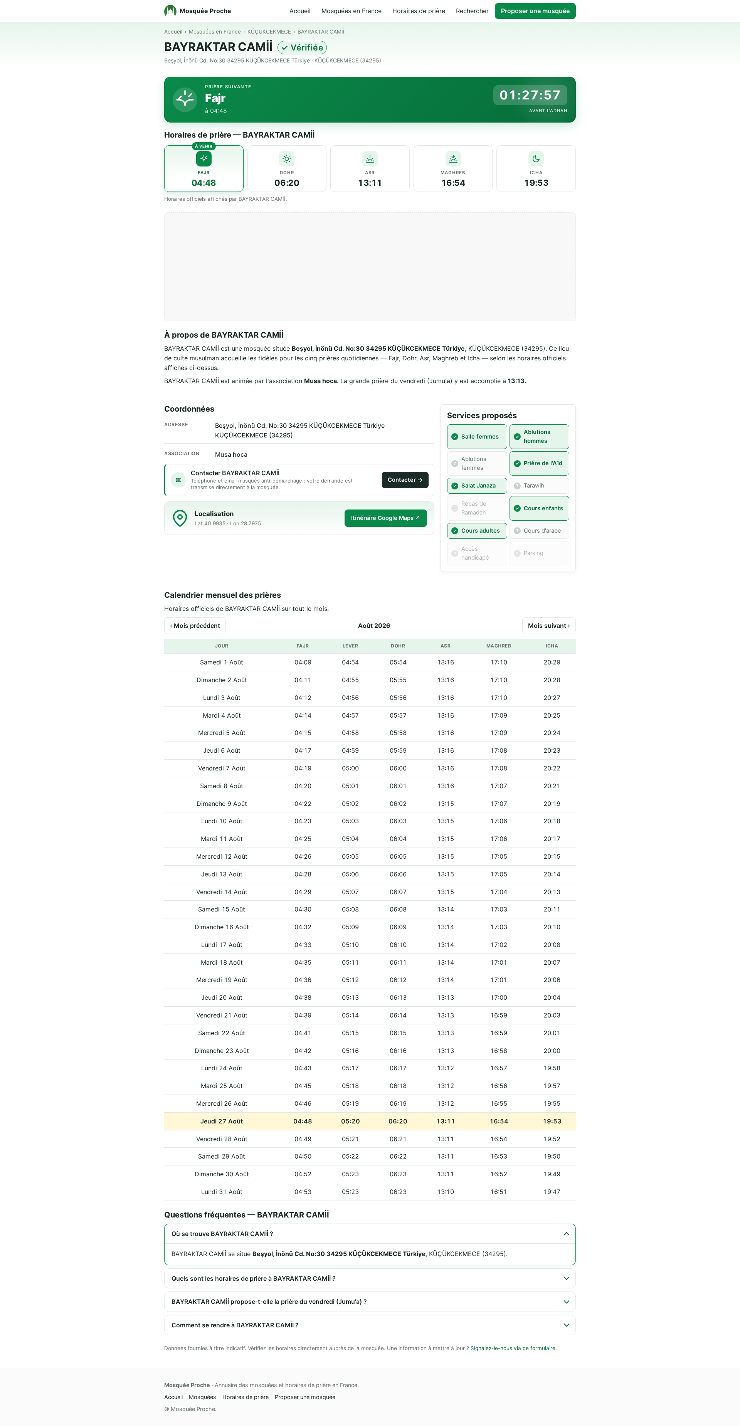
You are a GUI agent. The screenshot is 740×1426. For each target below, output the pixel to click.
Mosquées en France (351, 11)
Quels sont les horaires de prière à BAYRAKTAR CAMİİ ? (254, 1278)
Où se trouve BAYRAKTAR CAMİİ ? (222, 1234)
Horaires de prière (418, 11)
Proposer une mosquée (535, 11)
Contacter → (405, 479)
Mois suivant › (549, 625)
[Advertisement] (370, 267)
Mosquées (202, 1397)
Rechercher (472, 11)
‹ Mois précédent (195, 625)
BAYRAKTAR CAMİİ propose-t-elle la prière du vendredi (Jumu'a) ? (269, 1301)
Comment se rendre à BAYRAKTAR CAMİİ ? (235, 1325)
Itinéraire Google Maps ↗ (385, 518)
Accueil (300, 11)
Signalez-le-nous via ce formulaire (513, 1348)
